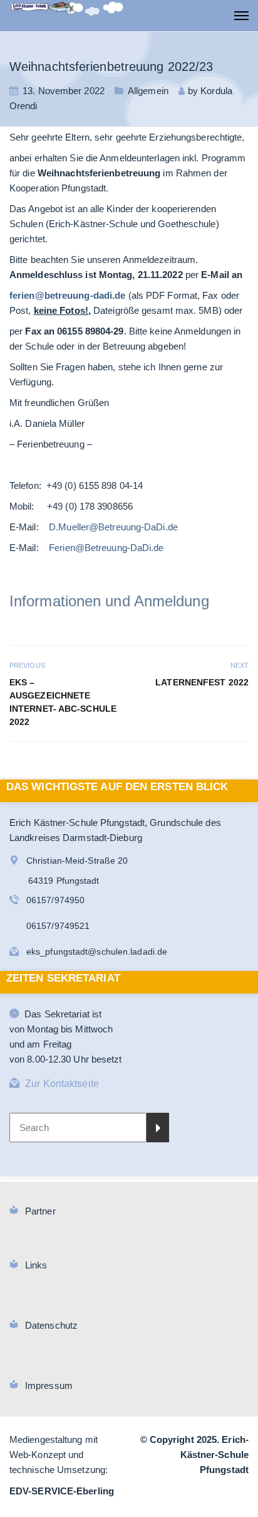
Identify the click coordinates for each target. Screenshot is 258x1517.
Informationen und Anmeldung (109, 600)
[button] (22, 1494)
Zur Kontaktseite (62, 1083)
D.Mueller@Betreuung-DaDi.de (113, 527)
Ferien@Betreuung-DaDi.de (106, 547)
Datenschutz (51, 1325)
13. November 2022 (64, 90)
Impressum (49, 1385)
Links (36, 1265)
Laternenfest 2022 (202, 682)
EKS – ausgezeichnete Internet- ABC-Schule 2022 (62, 702)
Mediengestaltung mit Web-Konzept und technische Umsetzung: (58, 1454)
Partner (40, 1211)
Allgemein (148, 90)
